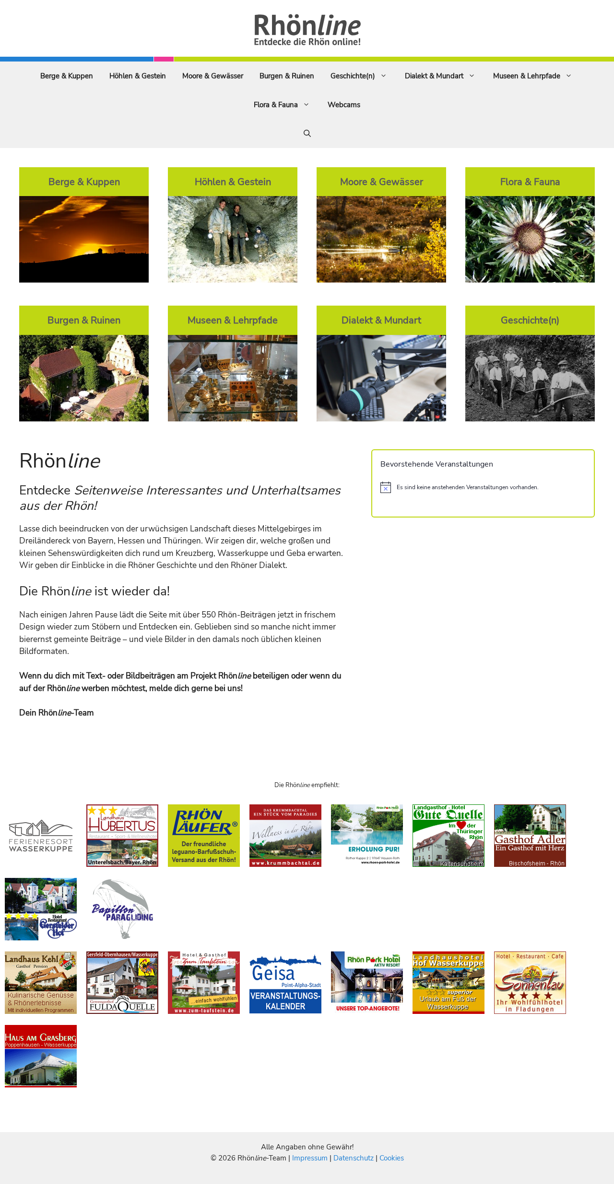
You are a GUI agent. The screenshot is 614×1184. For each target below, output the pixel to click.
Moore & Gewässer (212, 76)
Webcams (344, 105)
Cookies (391, 1158)
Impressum (311, 1158)
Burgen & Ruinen (287, 76)
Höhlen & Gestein (137, 76)
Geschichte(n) (353, 76)
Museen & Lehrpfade (526, 76)
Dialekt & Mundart (434, 76)
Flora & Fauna (276, 105)
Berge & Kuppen (66, 76)
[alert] (483, 487)
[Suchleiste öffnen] (307, 133)
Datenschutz (353, 1158)
